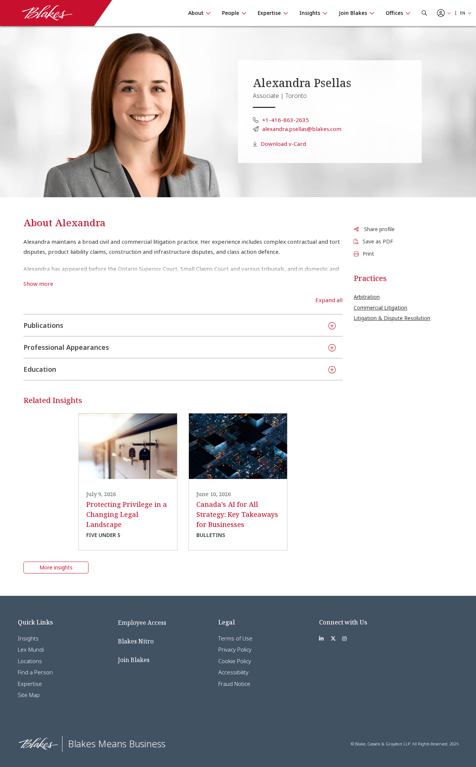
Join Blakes (133, 660)
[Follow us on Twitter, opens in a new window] (333, 638)
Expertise (30, 683)
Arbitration (367, 296)
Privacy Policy (234, 649)
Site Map (29, 695)
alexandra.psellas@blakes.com (301, 128)
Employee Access (142, 623)
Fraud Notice (234, 683)
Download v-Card (283, 143)
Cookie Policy (234, 661)
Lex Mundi (31, 649)
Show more (38, 284)
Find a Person (35, 672)
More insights (56, 567)
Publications (43, 325)
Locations (30, 661)
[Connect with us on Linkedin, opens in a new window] (321, 638)
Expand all (328, 300)
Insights (28, 638)
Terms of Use (235, 638)
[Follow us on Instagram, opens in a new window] (344, 638)
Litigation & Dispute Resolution (392, 318)
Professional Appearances (66, 347)
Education (39, 369)
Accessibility (233, 672)
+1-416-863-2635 (285, 120)
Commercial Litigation (380, 307)
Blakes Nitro (136, 641)
